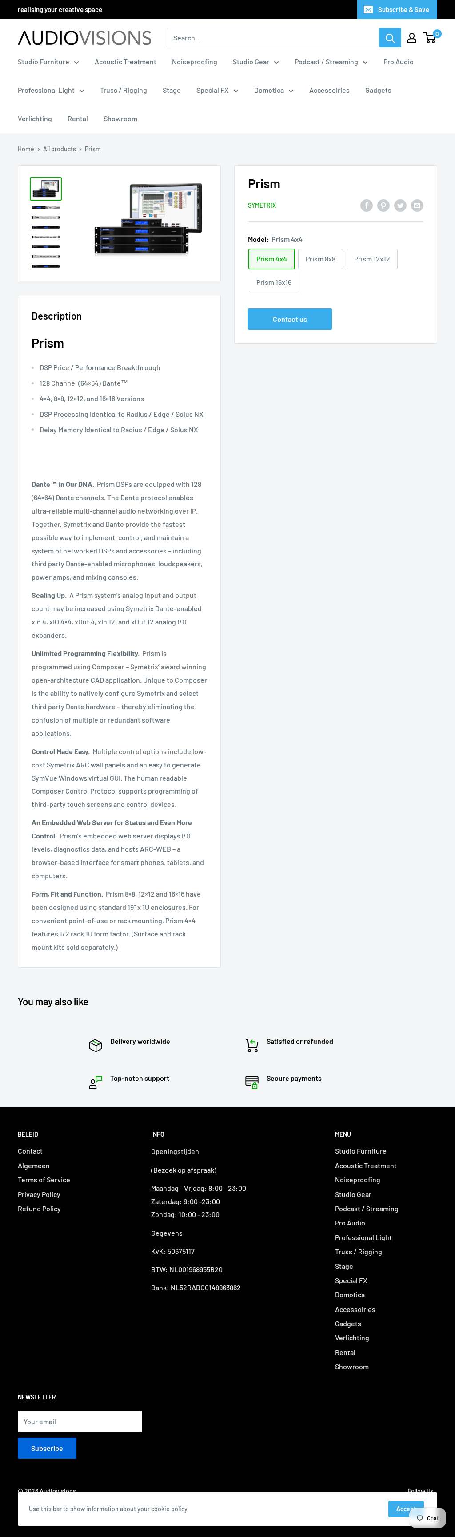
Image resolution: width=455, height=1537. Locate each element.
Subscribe (47, 1448)
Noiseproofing (194, 61)
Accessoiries (329, 90)
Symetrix (262, 205)
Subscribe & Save (403, 9)
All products (59, 149)
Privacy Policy (39, 1194)
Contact (30, 1150)
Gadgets (378, 90)
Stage (172, 90)
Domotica (269, 90)
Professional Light (46, 90)
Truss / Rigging (123, 90)
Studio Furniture (43, 61)
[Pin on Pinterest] (383, 205)
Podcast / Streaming (326, 61)
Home (26, 149)
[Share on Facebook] (366, 205)
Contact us (290, 319)
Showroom (120, 118)
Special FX (212, 90)
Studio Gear (251, 61)
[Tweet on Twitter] (400, 205)
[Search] (390, 37)
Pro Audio (398, 61)
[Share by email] (417, 205)
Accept (406, 1509)
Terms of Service (44, 1179)
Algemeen (34, 1165)
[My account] (411, 38)
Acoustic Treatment (125, 61)
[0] (429, 37)
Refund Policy (39, 1208)
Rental (78, 118)
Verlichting (35, 118)
